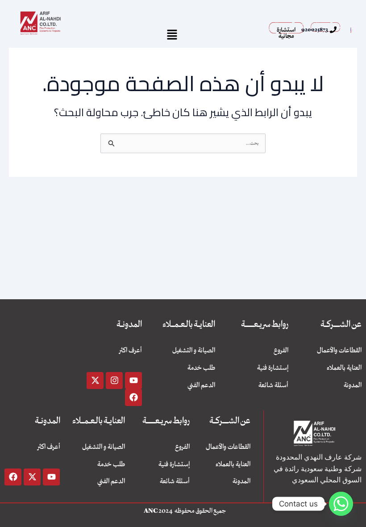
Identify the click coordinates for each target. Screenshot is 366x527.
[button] (172, 35)
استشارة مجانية (286, 33)
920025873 (314, 29)
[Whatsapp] (341, 504)
